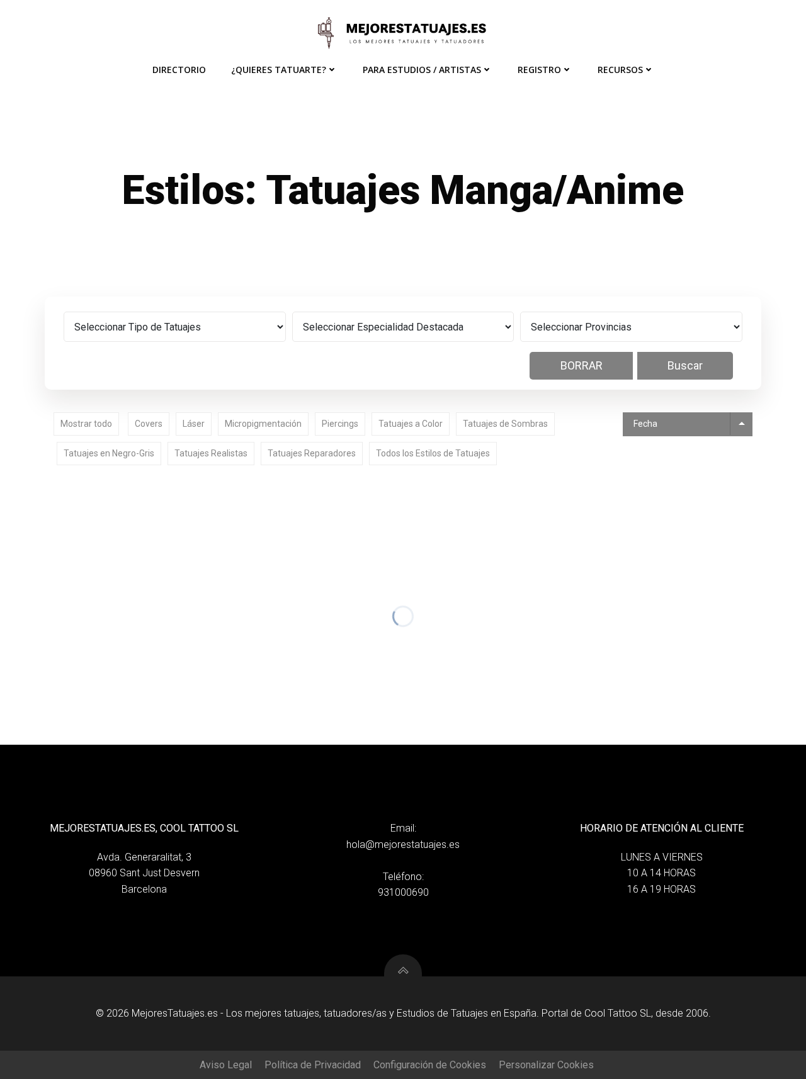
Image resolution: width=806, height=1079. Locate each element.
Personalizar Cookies (546, 1065)
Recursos (620, 70)
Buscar (685, 365)
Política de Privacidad (312, 1065)
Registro (539, 70)
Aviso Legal (226, 1065)
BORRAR (581, 365)
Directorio (179, 70)
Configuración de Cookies (429, 1065)
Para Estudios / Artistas (422, 70)
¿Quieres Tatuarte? (278, 70)
